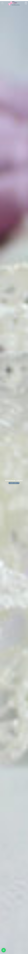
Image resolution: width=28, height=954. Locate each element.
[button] (2, 3)
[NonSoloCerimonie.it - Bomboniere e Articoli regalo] (14, 3)
